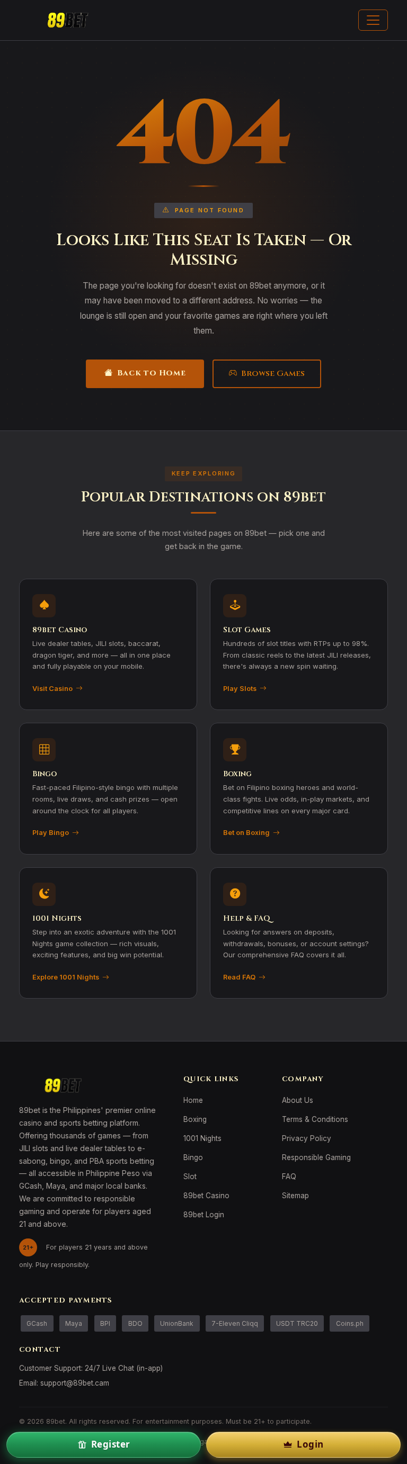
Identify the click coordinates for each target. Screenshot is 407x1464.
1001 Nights (202, 1138)
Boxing (195, 1119)
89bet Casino (206, 1195)
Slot (190, 1176)
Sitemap (295, 1195)
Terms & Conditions (315, 1119)
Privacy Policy (306, 1138)
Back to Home (151, 373)
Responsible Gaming (316, 1157)
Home (193, 1100)
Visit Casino (52, 689)
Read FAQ (239, 977)
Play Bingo (50, 833)
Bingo (193, 1157)
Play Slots (239, 689)
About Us (297, 1100)
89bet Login (203, 1214)
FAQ (289, 1176)
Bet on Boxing (246, 833)
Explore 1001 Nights (65, 977)
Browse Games (273, 373)
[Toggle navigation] (373, 20)
